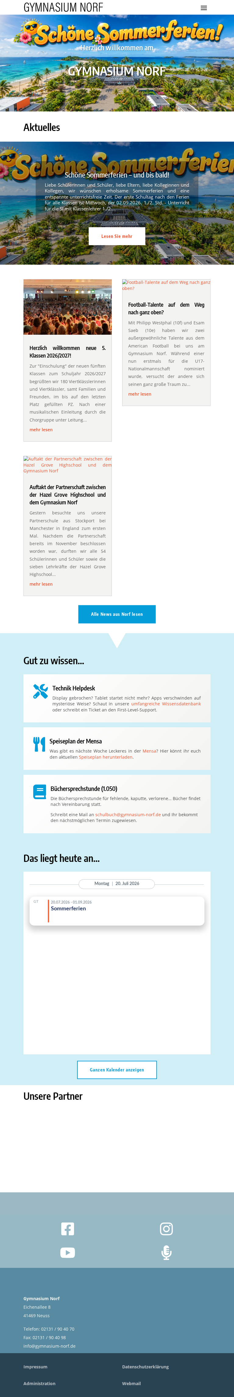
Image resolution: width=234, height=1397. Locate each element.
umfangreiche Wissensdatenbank (166, 704)
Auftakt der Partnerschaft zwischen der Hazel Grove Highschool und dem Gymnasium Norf (68, 494)
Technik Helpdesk (73, 688)
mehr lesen (41, 429)
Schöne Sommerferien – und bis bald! (117, 174)
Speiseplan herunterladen (106, 757)
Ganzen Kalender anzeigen (117, 1069)
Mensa (149, 751)
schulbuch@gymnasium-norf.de (128, 814)
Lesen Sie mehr (117, 236)
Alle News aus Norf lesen (117, 614)
